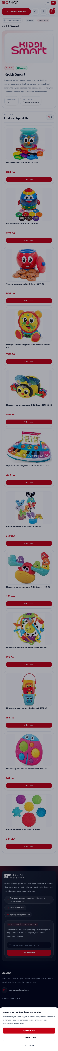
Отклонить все (29, 1038)
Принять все (29, 1030)
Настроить (29, 1045)
